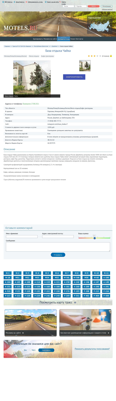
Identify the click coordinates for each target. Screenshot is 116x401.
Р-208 (86, 291)
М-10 (96, 273)
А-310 (7, 291)
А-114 (37, 282)
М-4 (37, 273)
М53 (37, 277)
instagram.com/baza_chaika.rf (57, 124)
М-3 (27, 273)
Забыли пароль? (107, 9)
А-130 (66, 282)
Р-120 (27, 291)
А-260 (76, 286)
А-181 (66, 286)
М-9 (86, 273)
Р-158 (57, 291)
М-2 (17, 273)
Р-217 (7, 295)
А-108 (27, 282)
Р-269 (66, 295)
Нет (33, 350)
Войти (94, 6)
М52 (27, 277)
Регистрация (107, 6)
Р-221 (17, 295)
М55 (57, 277)
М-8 (76, 273)
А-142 (76, 282)
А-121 (57, 282)
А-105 (17, 282)
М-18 (7, 277)
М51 (17, 277)
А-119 (47, 282)
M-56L (67, 277)
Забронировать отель (35, 2)
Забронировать (74, 77)
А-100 (106, 277)
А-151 (7, 286)
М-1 (7, 273)
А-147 (96, 282)
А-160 (47, 286)
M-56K (77, 277)
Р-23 (17, 291)
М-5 (47, 273)
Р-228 (27, 295)
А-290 (96, 286)
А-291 (106, 286)
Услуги (72, 39)
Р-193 (76, 291)
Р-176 (66, 291)
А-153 (17, 286)
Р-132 (37, 291)
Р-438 (106, 295)
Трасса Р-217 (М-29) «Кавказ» (21, 46)
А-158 (37, 286)
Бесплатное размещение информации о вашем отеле (83, 333)
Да (25, 350)
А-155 (27, 286)
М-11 (106, 273)
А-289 (86, 286)
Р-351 (76, 295)
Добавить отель (64, 39)
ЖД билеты (8, 2)
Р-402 (86, 295)
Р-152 (47, 291)
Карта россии (94, 17)
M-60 (96, 277)
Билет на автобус (53, 2)
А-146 (86, 282)
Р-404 (96, 295)
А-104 (7, 282)
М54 (47, 277)
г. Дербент (54, 46)
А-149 (106, 282)
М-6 (57, 273)
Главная (7, 46)
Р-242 (47, 295)
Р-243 (57, 295)
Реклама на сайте (50, 39)
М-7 (67, 273)
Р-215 (96, 291)
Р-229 (37, 295)
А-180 (57, 286)
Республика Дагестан (41, 46)
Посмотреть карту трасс (56, 302)
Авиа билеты (20, 2)
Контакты (79, 39)
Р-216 (106, 291)
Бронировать (38, 39)
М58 (86, 277)
